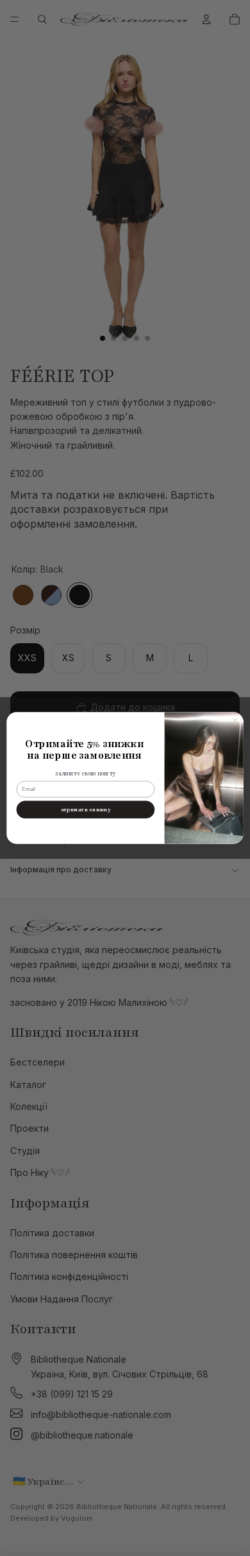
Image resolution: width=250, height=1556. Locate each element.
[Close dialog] (235, 720)
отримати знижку (85, 809)
